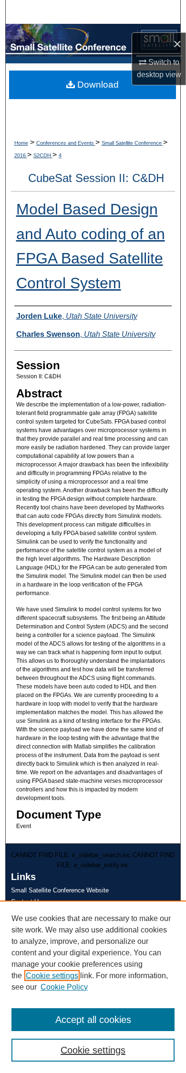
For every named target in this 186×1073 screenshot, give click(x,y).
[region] (93, 987)
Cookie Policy (64, 987)
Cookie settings (52, 976)
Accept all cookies (93, 1019)
